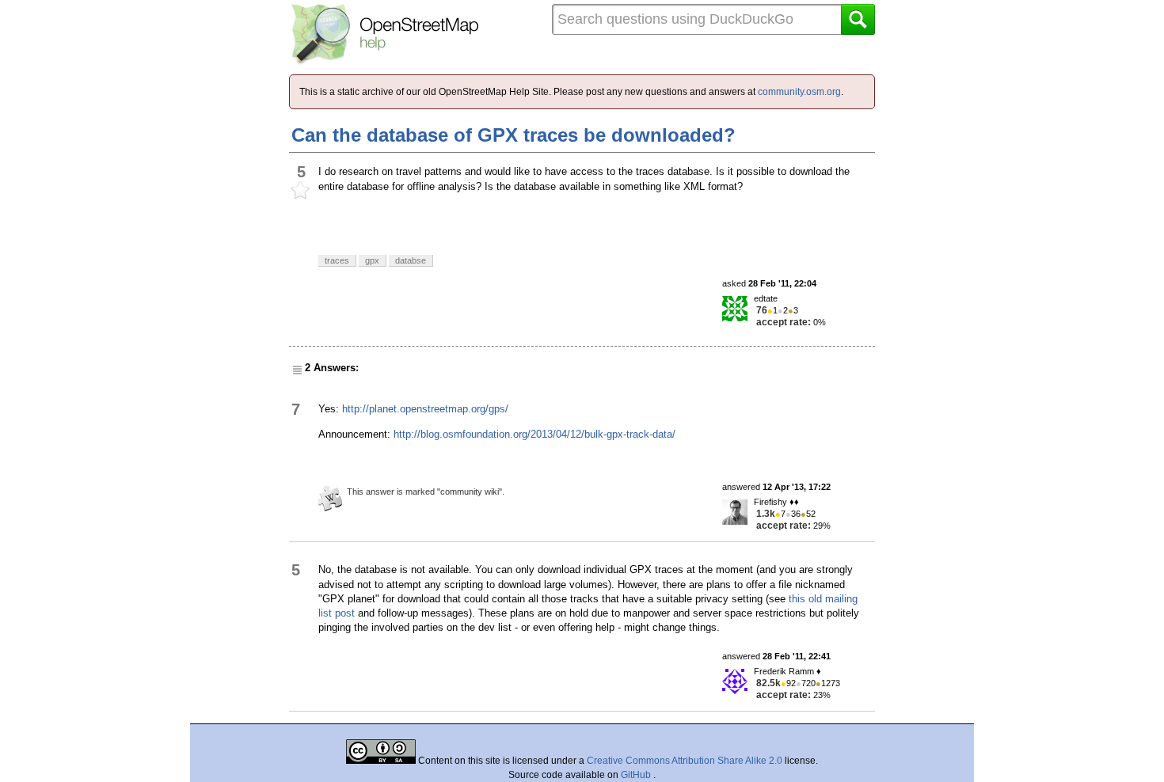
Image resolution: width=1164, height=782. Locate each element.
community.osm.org (799, 91)
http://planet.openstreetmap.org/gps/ (425, 409)
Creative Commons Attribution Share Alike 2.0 (684, 760)
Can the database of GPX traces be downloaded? (513, 135)
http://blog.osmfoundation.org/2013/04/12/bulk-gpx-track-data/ (534, 434)
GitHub (637, 774)
